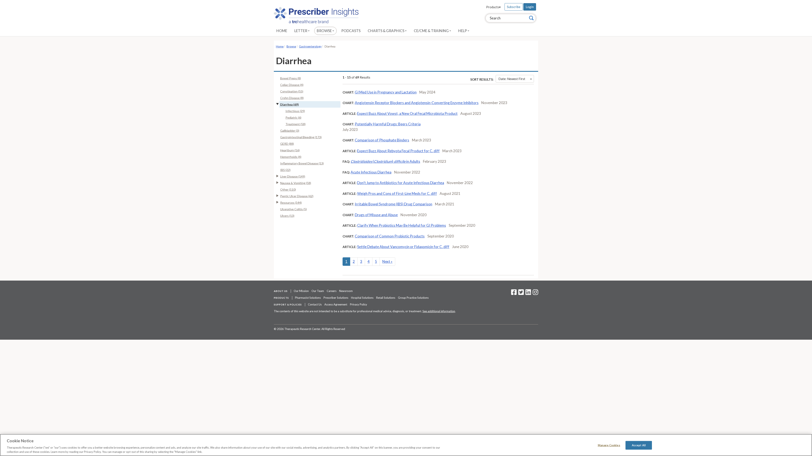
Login (530, 7)
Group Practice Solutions (413, 297)
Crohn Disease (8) (292, 98)
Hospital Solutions (362, 297)
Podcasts (351, 30)
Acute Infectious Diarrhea (371, 172)
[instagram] (535, 293)
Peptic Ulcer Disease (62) (296, 196)
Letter (301, 30)
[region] (406, 445)
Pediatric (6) (293, 117)
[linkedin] (528, 293)
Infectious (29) (295, 111)
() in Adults (385, 161)
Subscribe (513, 7)
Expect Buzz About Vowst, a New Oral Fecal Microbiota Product (407, 113)
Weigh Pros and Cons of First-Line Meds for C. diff (397, 193)
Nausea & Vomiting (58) (295, 183)
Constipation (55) (291, 91)
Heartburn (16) (290, 150)
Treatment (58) (295, 124)
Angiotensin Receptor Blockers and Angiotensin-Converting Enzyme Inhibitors (417, 102)
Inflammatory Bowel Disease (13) (302, 163)
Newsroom (346, 291)
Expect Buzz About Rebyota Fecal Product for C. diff (398, 151)
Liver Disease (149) (292, 176)
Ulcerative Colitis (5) (293, 209)
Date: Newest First (511, 79)
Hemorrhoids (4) (290, 157)
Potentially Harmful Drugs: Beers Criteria (388, 124)
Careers (331, 291)
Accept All (639, 445)
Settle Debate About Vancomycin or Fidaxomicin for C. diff (403, 246)
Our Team (317, 291)
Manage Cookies (609, 445)
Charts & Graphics (386, 30)
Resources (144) (291, 202)
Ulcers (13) (287, 215)
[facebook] (514, 293)
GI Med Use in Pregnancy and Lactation (386, 92)
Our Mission (301, 291)
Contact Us (315, 304)
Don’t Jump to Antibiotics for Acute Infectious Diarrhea (400, 182)
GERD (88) (287, 143)
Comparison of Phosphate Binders (382, 140)
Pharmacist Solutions (308, 297)
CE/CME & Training (431, 30)
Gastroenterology (310, 46)
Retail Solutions (385, 297)
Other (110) (288, 189)
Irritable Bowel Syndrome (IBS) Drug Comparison (393, 204)
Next (387, 261)
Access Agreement (335, 304)
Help (463, 30)
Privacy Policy (358, 304)
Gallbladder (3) (289, 130)
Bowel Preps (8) (290, 78)
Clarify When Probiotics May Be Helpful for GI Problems (401, 225)
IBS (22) (285, 170)
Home (281, 30)
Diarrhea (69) (289, 104)
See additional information (438, 311)
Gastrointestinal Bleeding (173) (301, 137)
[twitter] (520, 293)
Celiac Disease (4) (291, 85)
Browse (324, 30)
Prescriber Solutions (336, 297)
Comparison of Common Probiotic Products (390, 236)
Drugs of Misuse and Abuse (376, 215)
